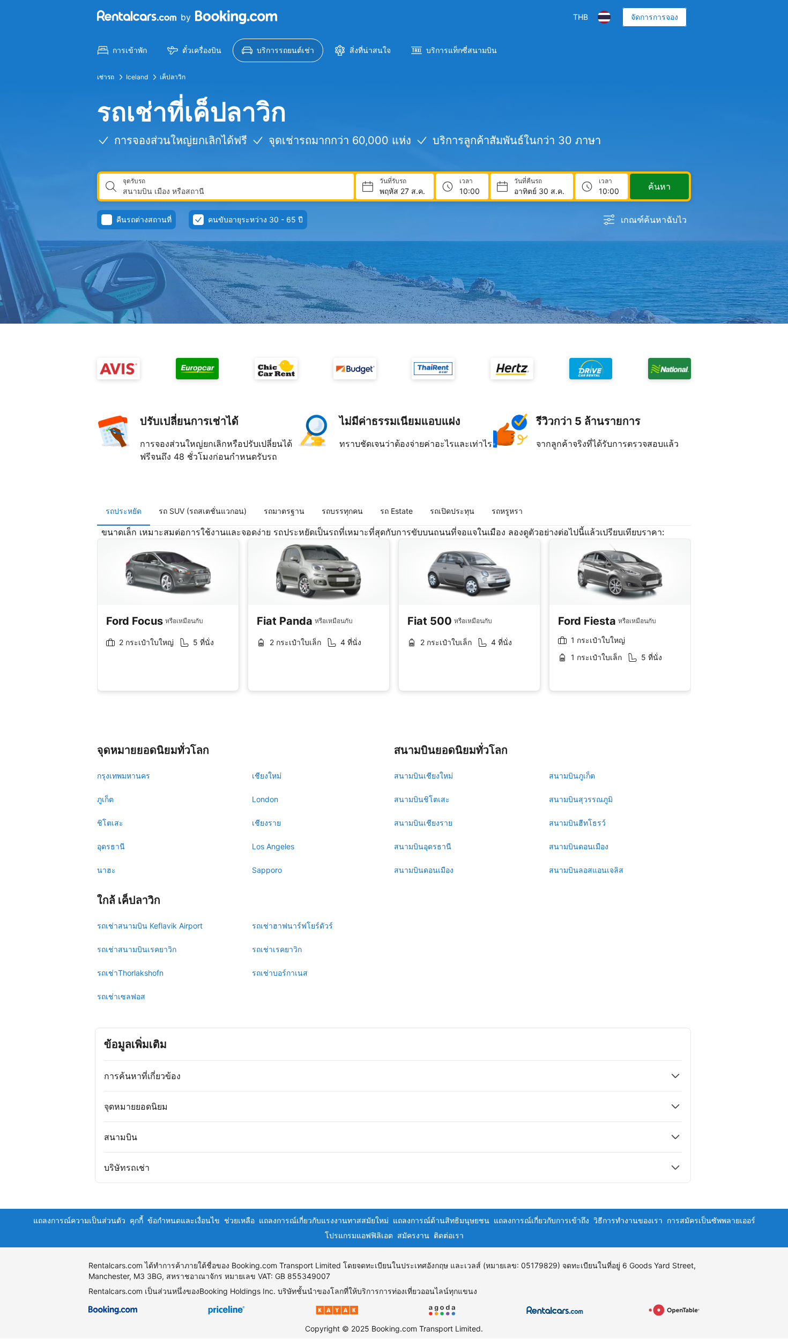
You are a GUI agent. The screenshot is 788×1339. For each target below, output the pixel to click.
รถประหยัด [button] (124, 510)
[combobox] (234, 191)
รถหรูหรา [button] (507, 510)
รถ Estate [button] (396, 510)
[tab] (123, 511)
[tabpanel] (394, 617)
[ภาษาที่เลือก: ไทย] (604, 17)
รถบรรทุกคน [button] (342, 510)
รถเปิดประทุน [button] (452, 510)
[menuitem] (122, 50)
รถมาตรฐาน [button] (284, 510)
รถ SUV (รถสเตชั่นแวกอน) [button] (203, 510)
